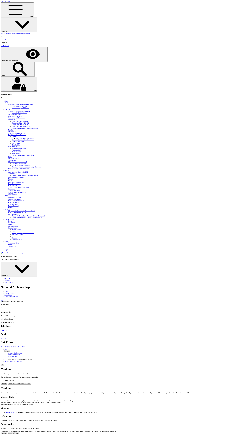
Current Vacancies (13, 214)
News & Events (9, 219)
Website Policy (12, 356)
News (10, 221)
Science (14, 238)
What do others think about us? (17, 162)
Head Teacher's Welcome (19, 106)
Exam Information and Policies (25, 138)
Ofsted (10, 157)
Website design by (13, 361)
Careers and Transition (15, 116)
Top (2, 364)
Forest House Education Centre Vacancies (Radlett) (27, 217)
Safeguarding (12, 160)
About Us (7, 109)
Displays (14, 231)
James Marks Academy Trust (16, 133)
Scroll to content (5, 1)
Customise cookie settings (23, 383)
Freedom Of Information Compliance (23, 140)
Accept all (11, 383)
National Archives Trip (11, 296)
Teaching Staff (16, 152)
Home (6, 101)
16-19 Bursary (16, 143)
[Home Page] (12, 253)
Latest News (8, 295)
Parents (6, 170)
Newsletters (11, 223)
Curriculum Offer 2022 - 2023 (21, 125)
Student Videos (16, 229)
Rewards (11, 207)
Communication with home (16, 182)
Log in (3, 90)
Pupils (6, 195)
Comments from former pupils (21, 165)
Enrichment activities (18, 234)
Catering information (14, 199)
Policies (14, 136)
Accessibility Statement (15, 353)
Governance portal (17, 33)
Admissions (11, 174)
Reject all (4, 383)
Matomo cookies (10, 412)
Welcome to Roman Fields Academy (19, 111)
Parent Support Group (14, 184)
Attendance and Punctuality (16, 177)
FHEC (6, 103)
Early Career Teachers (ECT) (17, 212)
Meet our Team (12, 146)
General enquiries (13, 243)
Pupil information (13, 202)
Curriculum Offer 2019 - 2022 (21, 126)
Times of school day (14, 190)
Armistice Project (17, 239)
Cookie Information (14, 354)
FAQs (10, 180)
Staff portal (26, 33)
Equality (10, 130)
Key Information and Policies (17, 135)
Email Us (3, 39)
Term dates (11, 189)
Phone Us (7, 279)
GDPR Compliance (18, 141)
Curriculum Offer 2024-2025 (20, 121)
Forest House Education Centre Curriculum (25, 128)
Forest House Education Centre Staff (23, 155)
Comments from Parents (19, 163)
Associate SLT (16, 150)
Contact (6, 241)
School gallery (12, 228)
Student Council (13, 204)
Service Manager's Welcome (20, 108)
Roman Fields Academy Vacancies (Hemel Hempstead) (28, 216)
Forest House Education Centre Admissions (25, 175)
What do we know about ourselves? (18, 168)
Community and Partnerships (16, 118)
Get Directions (8, 282)
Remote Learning (13, 206)
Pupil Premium (12, 185)
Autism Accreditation (14, 114)
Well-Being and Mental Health (17, 192)
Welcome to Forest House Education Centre (21, 104)
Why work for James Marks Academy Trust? (21, 211)
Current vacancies (6, 33)
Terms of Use (12, 246)
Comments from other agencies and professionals (26, 167)
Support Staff (16, 153)
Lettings (10, 244)
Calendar (11, 224)
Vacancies (7, 209)
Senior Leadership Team (19, 148)
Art (13, 236)
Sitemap (6, 349)
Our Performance (13, 158)
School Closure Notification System (18, 187)
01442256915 (5, 46)
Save (17, 433)
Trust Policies (16, 145)
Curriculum (11, 119)
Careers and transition (14, 197)
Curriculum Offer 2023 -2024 (21, 123)
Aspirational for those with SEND (18, 172)
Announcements (13, 226)
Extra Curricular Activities (16, 201)
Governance (11, 131)
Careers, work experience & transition (23, 233)
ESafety (10, 179)
